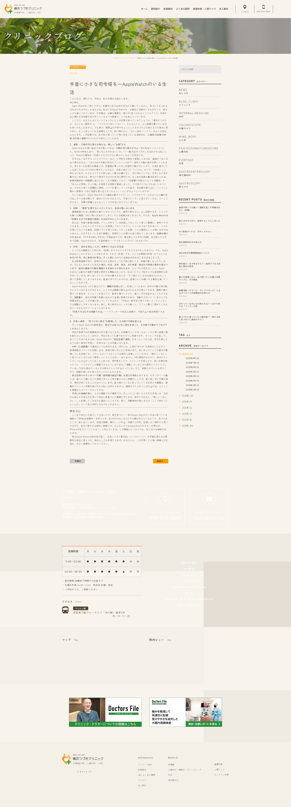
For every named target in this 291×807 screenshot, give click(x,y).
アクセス (142, 780)
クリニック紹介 (145, 764)
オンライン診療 (221, 774)
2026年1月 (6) (192, 389)
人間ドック (219, 769)
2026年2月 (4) (192, 385)
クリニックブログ (128, 58)
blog (76, 67)
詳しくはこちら (119, 616)
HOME (116, 58)
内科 (170, 774)
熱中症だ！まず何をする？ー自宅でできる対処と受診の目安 (200, 265)
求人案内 (142, 785)
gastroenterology (195, 173)
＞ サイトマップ (84, 771)
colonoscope (190, 126)
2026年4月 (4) (192, 376)
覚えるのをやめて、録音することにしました (199, 220)
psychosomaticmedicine (198, 149)
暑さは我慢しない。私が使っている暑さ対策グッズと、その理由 (199, 278)
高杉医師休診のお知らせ (190, 242)
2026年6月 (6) (192, 367)
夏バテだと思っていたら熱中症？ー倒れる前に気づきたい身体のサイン (199, 318)
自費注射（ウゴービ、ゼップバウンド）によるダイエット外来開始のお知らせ (200, 291)
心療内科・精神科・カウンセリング (184, 769)
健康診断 (218, 764)
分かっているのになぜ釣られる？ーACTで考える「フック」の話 (199, 305)
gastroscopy (190, 184)
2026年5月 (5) (192, 371)
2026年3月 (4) (192, 380)
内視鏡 (171, 764)
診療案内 (142, 769)
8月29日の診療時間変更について (194, 252)
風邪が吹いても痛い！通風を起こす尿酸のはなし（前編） (199, 208)
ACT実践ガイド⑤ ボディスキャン (195, 231)
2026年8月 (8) (192, 358)
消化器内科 (173, 780)
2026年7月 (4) (192, 362)
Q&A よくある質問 (146, 774)
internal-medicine (194, 114)
